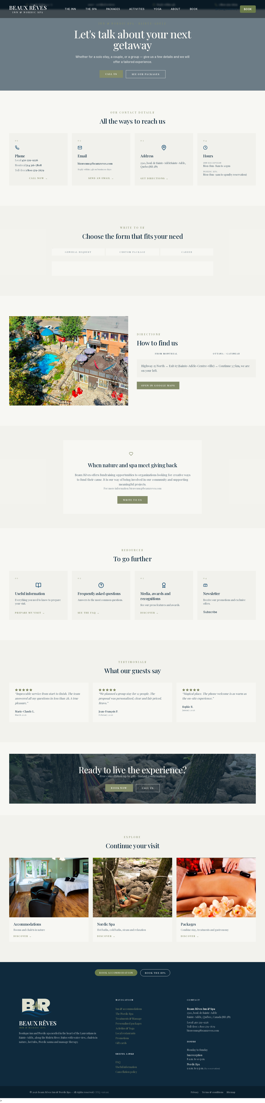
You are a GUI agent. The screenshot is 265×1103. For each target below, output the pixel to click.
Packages (113, 8)
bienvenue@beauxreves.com (95, 163)
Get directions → (154, 178)
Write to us (132, 499)
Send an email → (101, 178)
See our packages (146, 74)
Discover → (149, 612)
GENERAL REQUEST (78, 251)
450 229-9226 (30, 160)
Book (194, 8)
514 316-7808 (34, 165)
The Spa (91, 8)
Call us (111, 74)
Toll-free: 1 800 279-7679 (201, 1026)
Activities (136, 8)
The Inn (70, 8)
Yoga (158, 8)
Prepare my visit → (30, 612)
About (175, 8)
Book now (119, 787)
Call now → (38, 178)
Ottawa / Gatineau (226, 353)
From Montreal (166, 353)
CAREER (186, 251)
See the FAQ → (89, 612)
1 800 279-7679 (35, 170)
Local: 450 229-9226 (198, 1022)
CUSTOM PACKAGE (132, 251)
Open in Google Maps (158, 385)
